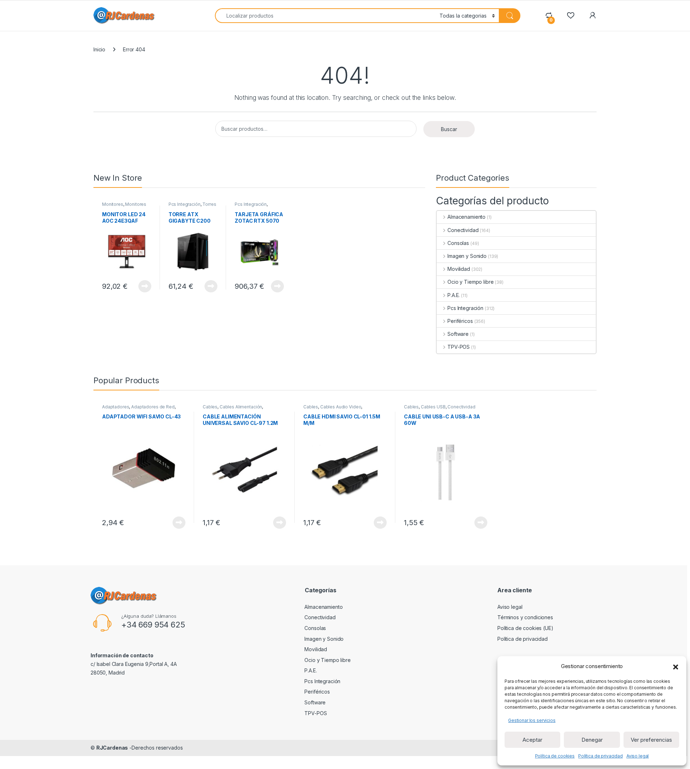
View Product (142, 286)
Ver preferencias (651, 739)
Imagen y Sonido (467, 256)
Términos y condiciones (525, 617)
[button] (675, 666)
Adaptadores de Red (152, 406)
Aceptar (532, 739)
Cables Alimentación (241, 406)
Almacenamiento (466, 217)
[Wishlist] (570, 15)
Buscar (449, 129)
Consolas (458, 243)
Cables (210, 406)
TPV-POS (458, 347)
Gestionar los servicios (532, 720)
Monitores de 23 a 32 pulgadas (124, 206)
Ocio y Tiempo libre (470, 282)
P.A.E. (453, 295)
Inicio (99, 49)
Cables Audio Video (340, 406)
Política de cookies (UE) (525, 628)
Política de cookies (555, 756)
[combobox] (325, 15)
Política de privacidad (600, 756)
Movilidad (458, 269)
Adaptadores (115, 406)
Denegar (592, 739)
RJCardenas (112, 748)
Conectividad (462, 230)
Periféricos (460, 321)
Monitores (112, 204)
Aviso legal (637, 756)
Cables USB (433, 406)
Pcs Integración (185, 204)
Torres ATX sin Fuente (192, 206)
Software (458, 334)
